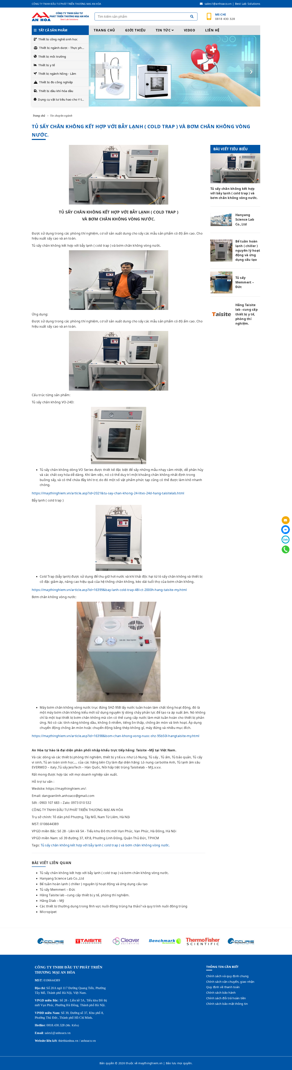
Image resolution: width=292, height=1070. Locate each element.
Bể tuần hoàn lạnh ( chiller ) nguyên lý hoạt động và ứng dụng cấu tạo (94, 884)
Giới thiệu (135, 30)
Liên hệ (212, 30)
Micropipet (48, 912)
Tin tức (163, 30)
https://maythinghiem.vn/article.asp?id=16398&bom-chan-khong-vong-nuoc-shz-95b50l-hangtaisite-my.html (115, 736)
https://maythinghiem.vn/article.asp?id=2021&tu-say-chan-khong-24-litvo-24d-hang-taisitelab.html (108, 493)
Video (189, 30)
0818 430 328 (225, 16)
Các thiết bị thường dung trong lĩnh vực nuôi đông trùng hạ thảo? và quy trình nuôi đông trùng (113, 906)
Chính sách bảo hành (221, 992)
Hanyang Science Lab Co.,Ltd (62, 878)
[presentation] (98, 71)
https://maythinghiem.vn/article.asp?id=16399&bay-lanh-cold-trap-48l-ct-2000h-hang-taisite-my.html (109, 590)
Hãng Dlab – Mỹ (52, 900)
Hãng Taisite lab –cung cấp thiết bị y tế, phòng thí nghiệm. (85, 895)
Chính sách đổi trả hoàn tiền (226, 998)
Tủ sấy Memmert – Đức (57, 889)
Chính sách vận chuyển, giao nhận (230, 982)
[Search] (191, 17)
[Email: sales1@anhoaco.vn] (285, 520)
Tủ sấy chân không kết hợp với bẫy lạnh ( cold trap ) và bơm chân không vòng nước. (105, 845)
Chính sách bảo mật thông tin (227, 1004)
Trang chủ (104, 30)
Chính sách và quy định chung (227, 976)
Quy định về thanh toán (223, 987)
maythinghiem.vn (150, 1063)
